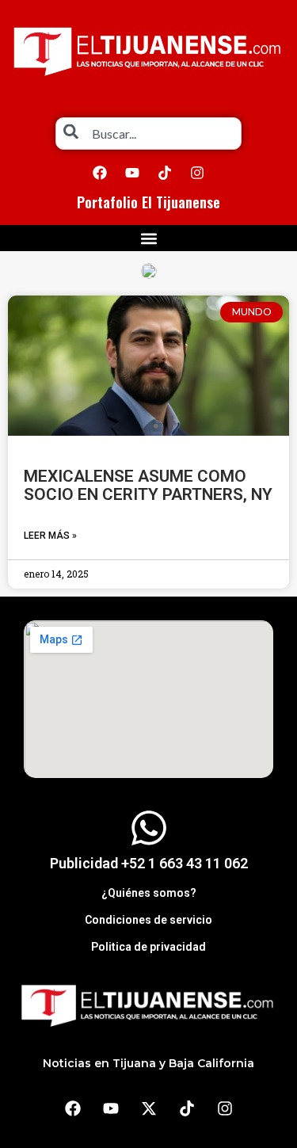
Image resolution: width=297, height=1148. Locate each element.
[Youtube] (132, 172)
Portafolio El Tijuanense (148, 202)
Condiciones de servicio (148, 919)
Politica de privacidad (148, 946)
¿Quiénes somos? (148, 893)
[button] (148, 238)
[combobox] (148, 133)
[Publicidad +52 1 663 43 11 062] (149, 828)
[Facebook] (100, 172)
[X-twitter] (149, 1108)
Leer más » (50, 535)
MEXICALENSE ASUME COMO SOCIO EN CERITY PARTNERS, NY (148, 485)
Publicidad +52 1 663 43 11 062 (149, 863)
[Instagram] (197, 172)
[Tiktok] (164, 172)
